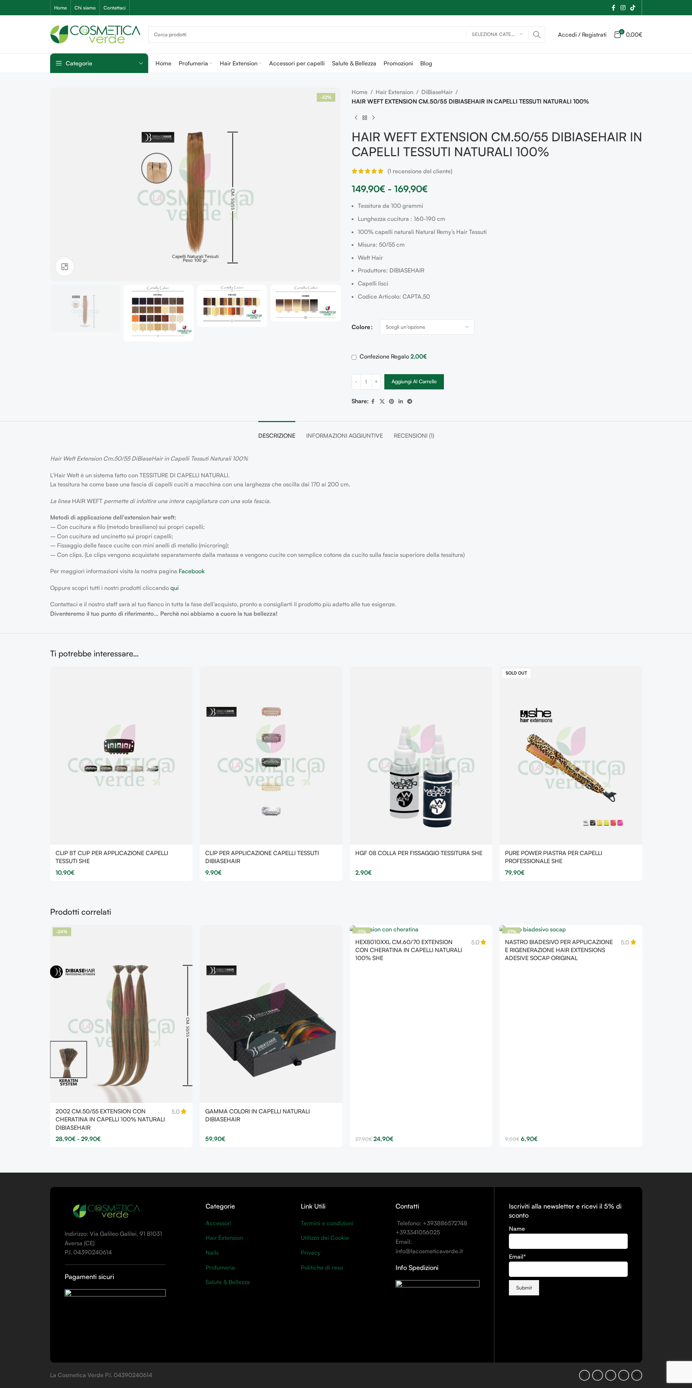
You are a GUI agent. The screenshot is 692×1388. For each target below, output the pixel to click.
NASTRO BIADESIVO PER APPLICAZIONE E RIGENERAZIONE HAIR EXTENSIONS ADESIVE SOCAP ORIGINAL (559, 950)
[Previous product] (356, 117)
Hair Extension (394, 92)
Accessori (218, 1223)
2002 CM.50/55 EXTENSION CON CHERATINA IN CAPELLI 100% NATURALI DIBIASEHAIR (110, 1119)
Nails (212, 1252)
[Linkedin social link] (400, 401)
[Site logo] (95, 33)
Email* (517, 1256)
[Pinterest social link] (391, 401)
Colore (361, 327)
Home (360, 92)
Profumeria (220, 1267)
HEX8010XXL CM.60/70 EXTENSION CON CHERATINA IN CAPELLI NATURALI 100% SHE (408, 950)
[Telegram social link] (409, 401)
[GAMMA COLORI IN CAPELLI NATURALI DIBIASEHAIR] (271, 1014)
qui (174, 587)
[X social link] (382, 401)
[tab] (276, 432)
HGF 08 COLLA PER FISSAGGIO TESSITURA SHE (418, 853)
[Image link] (106, 1211)
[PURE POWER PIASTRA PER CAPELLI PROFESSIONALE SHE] (570, 755)
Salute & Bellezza (228, 1282)
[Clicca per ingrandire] (65, 267)
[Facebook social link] (613, 7)
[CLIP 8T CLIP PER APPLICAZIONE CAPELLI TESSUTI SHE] (121, 755)
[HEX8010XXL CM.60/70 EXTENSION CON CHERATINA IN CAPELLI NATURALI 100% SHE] (421, 929)
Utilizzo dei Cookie (325, 1237)
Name (517, 1228)
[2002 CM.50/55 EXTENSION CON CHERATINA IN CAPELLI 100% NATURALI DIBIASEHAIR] (121, 1014)
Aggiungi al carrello (414, 381)
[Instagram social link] (623, 7)
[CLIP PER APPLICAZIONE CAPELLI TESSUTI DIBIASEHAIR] (271, 755)
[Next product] (373, 117)
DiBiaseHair (437, 92)
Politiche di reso (322, 1267)
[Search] (537, 34)
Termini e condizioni (327, 1223)
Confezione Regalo (392, 356)
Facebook (192, 571)
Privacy (310, 1252)
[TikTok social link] (633, 7)
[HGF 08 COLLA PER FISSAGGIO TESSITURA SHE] (421, 755)
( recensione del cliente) (420, 171)
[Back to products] (364, 117)
